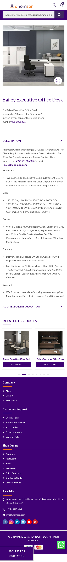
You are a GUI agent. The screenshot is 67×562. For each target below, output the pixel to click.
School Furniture (13, 482)
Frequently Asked (14, 432)
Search (59, 14)
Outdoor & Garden (14, 478)
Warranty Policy (13, 437)
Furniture (10, 454)
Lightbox (58, 81)
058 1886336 (18, 121)
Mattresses (11, 468)
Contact (9, 395)
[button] (19, 374)
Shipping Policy (12, 417)
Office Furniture (13, 473)
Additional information (21, 306)
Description (12, 140)
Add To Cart (16, 364)
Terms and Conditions (16, 422)
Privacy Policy (12, 427)
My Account (11, 400)
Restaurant (11, 458)
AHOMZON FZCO (38, 536)
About (8, 391)
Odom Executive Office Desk (50, 359)
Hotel (8, 463)
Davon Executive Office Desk (17, 359)
